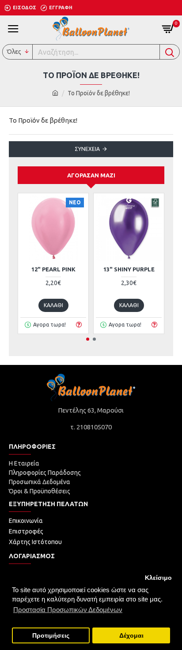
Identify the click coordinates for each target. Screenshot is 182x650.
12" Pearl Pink (53, 269)
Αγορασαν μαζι (91, 175)
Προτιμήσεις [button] (50, 635)
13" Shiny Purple (129, 269)
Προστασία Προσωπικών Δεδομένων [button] (67, 609)
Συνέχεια (87, 149)
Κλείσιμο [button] (158, 578)
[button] (87, 339)
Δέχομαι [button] (131, 635)
